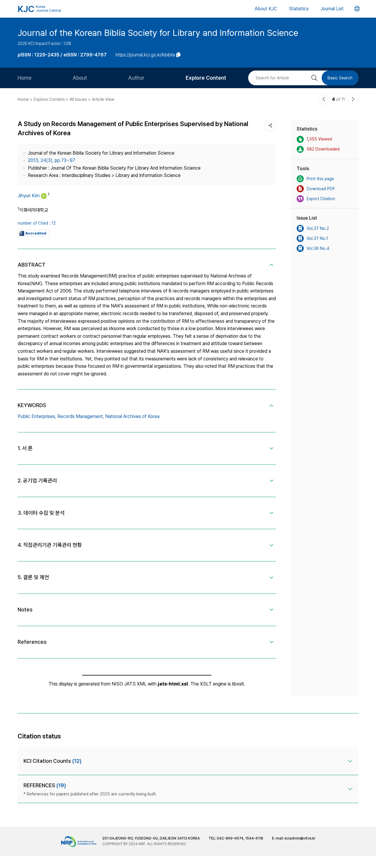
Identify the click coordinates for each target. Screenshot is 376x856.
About (80, 78)
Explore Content (206, 78)
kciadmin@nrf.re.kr (300, 838)
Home (24, 78)
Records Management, (80, 416)
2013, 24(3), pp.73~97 (51, 160)
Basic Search (340, 78)
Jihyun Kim (29, 195)
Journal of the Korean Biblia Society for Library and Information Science (158, 32)
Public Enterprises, (37, 416)
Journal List (332, 8)
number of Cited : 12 (37, 223)
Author (136, 78)
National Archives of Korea (132, 416)
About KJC (266, 8)
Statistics (299, 8)
